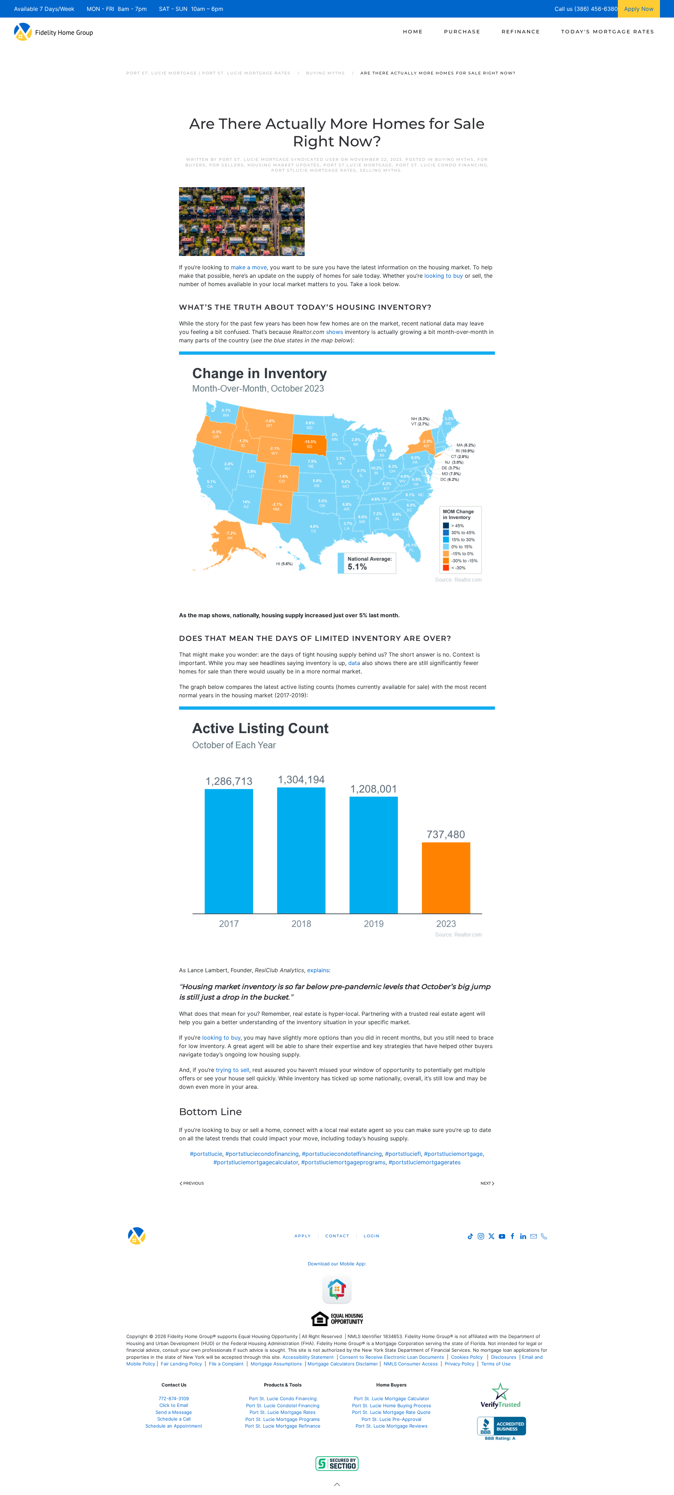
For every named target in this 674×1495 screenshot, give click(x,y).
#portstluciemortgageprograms (343, 1162)
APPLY (303, 1235)
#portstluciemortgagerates (425, 1162)
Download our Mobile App (336, 1263)
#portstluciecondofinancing (262, 1153)
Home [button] (413, 31)
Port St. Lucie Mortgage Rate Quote (391, 1412)
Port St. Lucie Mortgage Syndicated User (279, 159)
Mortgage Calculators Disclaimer (343, 1363)
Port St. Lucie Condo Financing (441, 165)
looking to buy (443, 275)
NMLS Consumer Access (411, 1363)
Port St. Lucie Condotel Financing (282, 1405)
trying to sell (232, 1069)
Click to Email (173, 1405)
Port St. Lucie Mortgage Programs (282, 1419)
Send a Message (174, 1412)
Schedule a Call (174, 1419)
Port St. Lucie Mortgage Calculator (391, 1398)
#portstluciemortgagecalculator (255, 1162)
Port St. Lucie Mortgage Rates (283, 1412)
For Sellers (226, 165)
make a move (249, 267)
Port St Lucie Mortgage (357, 165)
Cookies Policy (467, 1357)
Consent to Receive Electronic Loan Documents (391, 1357)
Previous (193, 1183)
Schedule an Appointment (173, 1426)
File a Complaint (227, 1363)
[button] (337, 1484)
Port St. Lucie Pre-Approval (391, 1419)
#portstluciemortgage (453, 1153)
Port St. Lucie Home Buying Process (391, 1405)
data (354, 662)
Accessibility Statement (308, 1357)
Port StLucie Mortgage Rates (313, 170)
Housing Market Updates (283, 165)
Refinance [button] (521, 31)
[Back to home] (53, 32)
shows (334, 331)
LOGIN (372, 1235)
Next (486, 1183)
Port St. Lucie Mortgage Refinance (283, 1426)
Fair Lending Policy (181, 1363)
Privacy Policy (459, 1363)
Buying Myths (454, 159)
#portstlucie (206, 1153)
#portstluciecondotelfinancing (342, 1153)
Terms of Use (496, 1363)
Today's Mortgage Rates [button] (608, 31)
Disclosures (503, 1357)
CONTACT (337, 1235)
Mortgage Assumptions (276, 1363)
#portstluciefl (403, 1153)
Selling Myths (380, 170)
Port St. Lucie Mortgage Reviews (392, 1426)
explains (318, 970)
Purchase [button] (462, 31)
